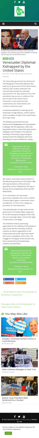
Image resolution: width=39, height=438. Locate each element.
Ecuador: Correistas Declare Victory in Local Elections (19, 339)
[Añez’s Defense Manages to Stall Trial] (19, 349)
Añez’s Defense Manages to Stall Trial (19, 369)
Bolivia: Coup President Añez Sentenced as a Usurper (15, 399)
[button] (20, 283)
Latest (5, 59)
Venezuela (6, 76)
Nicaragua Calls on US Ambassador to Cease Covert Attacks (18, 305)
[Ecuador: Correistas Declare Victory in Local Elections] (19, 318)
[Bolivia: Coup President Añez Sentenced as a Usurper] (19, 377)
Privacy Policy (25, 419)
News (11, 59)
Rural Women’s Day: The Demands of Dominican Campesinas (18, 293)
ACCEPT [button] (8, 433)
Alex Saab (20, 74)
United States (28, 74)
